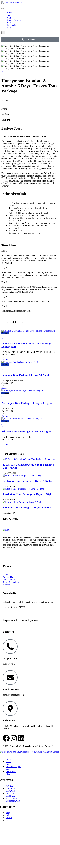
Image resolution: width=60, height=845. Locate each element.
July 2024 (10, 786)
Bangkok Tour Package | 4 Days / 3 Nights (25, 374)
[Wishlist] (1, 336)
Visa (9, 22)
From (3, 354)
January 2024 (11, 798)
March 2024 (11, 796)
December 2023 (13, 801)
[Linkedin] (21, 738)
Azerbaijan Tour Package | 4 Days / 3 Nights (26, 403)
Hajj (9, 17)
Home (9, 12)
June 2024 (10, 788)
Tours (9, 15)
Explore (4, 359)
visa (7, 820)
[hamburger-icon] (2, 8)
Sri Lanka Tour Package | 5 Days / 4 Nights (26, 431)
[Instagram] (13, 738)
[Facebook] (6, 738)
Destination (12, 25)
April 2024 (10, 793)
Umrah (9, 817)
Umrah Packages (14, 20)
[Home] (6, 530)
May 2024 (10, 791)
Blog (9, 27)
